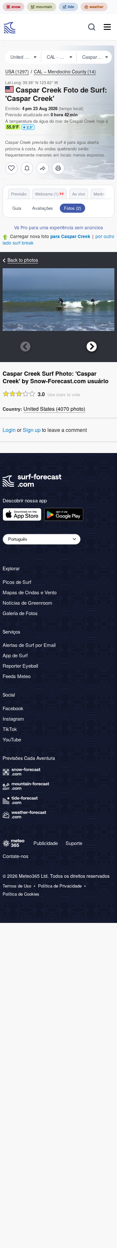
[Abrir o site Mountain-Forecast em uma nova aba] (41, 7)
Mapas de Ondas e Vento (30, 592)
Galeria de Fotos (20, 613)
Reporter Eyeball (20, 665)
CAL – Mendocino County (65, 71)
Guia (16, 208)
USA (17, 71)
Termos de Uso (17, 886)
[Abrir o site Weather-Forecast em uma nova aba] (94, 7)
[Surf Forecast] (10, 26)
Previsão (19, 193)
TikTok (10, 728)
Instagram (13, 718)
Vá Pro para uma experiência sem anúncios (58, 227)
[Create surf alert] (27, 168)
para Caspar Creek (70, 236)
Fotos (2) (72, 208)
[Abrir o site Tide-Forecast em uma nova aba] (68, 7)
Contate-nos (16, 855)
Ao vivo (78, 193)
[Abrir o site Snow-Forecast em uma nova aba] (13, 7)
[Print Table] (58, 168)
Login (9, 430)
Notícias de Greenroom (27, 602)
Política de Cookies (21, 894)
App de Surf (15, 655)
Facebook (13, 708)
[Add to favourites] (11, 168)
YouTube (12, 739)
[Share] (42, 168)
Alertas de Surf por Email (29, 644)
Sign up (32, 430)
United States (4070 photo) (54, 408)
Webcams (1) (46, 193)
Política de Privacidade (60, 886)
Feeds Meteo (17, 676)
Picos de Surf (17, 581)
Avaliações (42, 208)
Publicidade (45, 842)
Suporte (74, 842)
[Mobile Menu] (107, 27)
